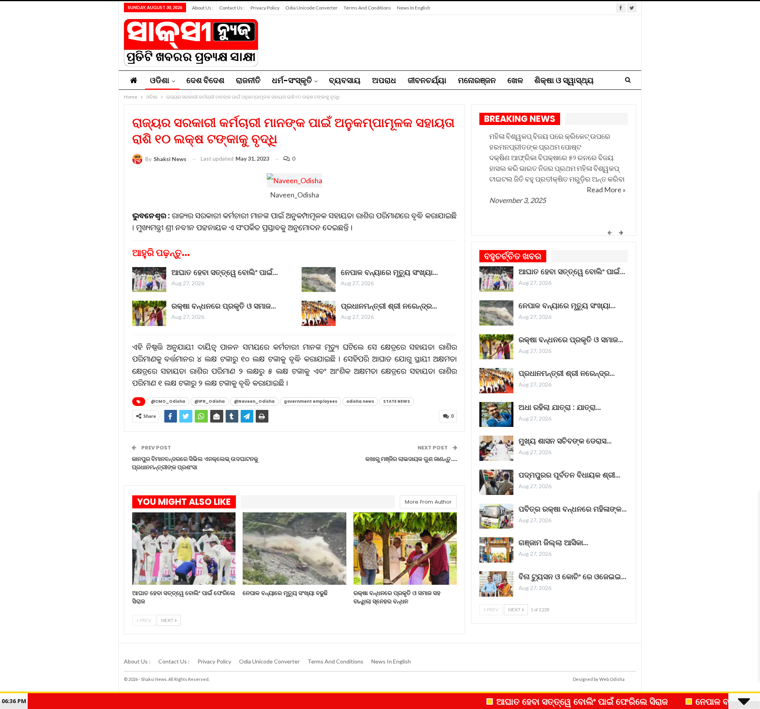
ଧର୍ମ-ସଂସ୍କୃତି (292, 80)
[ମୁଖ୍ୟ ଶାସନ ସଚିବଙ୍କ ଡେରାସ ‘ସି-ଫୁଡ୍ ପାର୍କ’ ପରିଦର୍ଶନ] (496, 448)
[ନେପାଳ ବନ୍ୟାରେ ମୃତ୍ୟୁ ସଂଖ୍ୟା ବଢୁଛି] (319, 279)
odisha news (360, 401)
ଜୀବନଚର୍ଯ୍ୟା (427, 80)
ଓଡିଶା (159, 80)
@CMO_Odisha (168, 401)
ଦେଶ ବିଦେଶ (205, 80)
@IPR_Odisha (209, 401)
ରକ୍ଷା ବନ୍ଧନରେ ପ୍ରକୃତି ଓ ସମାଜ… (223, 306)
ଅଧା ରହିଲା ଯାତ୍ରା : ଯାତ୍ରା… (560, 407)
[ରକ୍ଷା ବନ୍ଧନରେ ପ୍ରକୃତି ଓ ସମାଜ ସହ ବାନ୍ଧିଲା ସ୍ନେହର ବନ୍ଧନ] (149, 313)
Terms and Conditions (367, 8)
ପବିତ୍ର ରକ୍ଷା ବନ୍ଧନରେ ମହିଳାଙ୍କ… (573, 509)
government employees (310, 401)
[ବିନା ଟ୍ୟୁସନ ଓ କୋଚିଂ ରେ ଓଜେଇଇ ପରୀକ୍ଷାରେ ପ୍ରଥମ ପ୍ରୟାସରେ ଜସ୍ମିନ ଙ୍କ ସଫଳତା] (496, 584)
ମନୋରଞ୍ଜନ (477, 80)
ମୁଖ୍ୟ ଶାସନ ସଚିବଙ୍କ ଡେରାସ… (565, 441)
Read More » (606, 189)
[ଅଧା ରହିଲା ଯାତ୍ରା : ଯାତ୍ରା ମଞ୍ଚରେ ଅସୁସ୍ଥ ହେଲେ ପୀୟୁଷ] (496, 414)
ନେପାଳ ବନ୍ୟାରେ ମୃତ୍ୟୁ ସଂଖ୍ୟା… (389, 272)
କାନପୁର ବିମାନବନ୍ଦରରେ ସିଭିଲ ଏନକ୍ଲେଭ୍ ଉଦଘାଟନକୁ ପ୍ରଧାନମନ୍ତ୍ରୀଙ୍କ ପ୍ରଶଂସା (195, 463)
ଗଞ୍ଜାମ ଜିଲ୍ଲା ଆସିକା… (553, 542)
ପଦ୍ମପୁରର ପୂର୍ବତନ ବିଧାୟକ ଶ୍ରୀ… (569, 475)
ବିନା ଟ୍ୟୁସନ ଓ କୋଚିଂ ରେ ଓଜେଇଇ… (572, 576)
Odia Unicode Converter (311, 8)
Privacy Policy (265, 8)
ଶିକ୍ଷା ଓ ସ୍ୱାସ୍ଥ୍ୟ (564, 80)
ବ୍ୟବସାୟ (345, 80)
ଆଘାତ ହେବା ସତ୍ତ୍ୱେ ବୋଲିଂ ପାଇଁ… (224, 272)
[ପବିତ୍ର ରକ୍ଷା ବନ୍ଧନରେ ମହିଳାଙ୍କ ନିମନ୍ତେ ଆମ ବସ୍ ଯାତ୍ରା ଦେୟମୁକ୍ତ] (496, 516)
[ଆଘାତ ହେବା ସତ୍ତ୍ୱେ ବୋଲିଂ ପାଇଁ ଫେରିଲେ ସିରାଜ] (149, 279)
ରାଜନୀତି (248, 80)
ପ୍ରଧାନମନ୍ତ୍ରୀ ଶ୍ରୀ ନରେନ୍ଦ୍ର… (389, 306)
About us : (202, 8)
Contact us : (232, 8)
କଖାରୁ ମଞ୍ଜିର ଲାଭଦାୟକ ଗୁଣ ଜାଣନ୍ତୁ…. (411, 459)
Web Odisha (612, 679)
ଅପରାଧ (384, 80)
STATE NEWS (396, 401)
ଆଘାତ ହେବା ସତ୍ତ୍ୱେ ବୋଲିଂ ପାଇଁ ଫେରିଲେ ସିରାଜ (555, 701)
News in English (413, 8)
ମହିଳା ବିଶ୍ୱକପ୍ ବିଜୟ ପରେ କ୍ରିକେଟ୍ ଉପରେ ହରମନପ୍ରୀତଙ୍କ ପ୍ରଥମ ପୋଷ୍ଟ (549, 141)
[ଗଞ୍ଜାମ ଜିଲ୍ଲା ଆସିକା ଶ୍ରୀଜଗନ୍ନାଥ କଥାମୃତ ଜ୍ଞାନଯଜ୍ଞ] (496, 550)
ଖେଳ (515, 80)
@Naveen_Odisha (254, 401)
